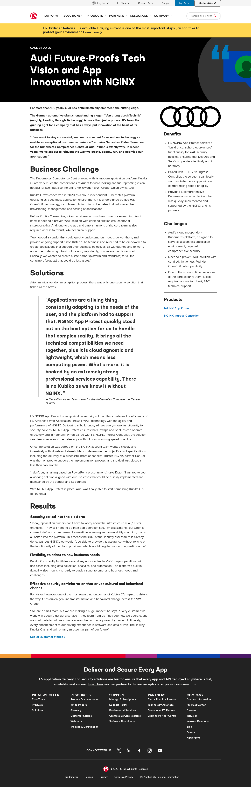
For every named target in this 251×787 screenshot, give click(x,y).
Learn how (95, 684)
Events (191, 732)
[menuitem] (100, 3)
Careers (192, 710)
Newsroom (193, 737)
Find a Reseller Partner (162, 699)
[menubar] (125, 3)
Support (166, 3)
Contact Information (199, 699)
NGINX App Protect (177, 308)
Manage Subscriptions (123, 699)
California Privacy (123, 777)
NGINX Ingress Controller (181, 315)
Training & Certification (85, 727)
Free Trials (38, 699)
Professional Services (122, 710)
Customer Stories (81, 716)
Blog (189, 727)
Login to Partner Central (162, 716)
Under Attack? (207, 3)
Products (37, 705)
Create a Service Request (125, 716)
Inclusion (192, 716)
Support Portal (118, 705)
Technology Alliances (161, 705)
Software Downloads (122, 721)
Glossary (76, 710)
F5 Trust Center (196, 705)
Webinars (76, 721)
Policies (89, 777)
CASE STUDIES (40, 47)
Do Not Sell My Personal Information (159, 777)
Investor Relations (198, 721)
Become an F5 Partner (161, 710)
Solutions (37, 710)
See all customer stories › (47, 637)
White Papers (79, 705)
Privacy (104, 777)
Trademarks (71, 777)
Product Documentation (85, 699)
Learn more (91, 32)
